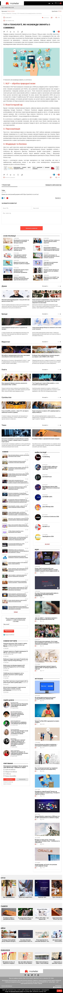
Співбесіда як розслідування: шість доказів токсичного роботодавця (13, 674)
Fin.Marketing (46, 456)
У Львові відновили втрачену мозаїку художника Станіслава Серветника (17, 462)
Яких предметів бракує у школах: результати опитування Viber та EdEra (18, 456)
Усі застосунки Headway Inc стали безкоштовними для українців (16, 544)
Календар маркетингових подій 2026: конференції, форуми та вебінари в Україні (18, 557)
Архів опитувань (7, 784)
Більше (16, 612)
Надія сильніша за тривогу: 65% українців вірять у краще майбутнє (18, 563)
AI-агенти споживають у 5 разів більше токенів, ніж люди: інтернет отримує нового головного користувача (18, 494)
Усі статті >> (45, 286)
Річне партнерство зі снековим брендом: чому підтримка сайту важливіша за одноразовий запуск (42, 940)
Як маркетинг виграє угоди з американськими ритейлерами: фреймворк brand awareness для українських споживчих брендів (21, 273)
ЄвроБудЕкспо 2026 (48, 536)
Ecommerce (46, 17)
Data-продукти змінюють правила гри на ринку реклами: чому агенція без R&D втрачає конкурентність (51, 249)
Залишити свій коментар (53, 185)
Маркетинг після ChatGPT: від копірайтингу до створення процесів (51, 278)
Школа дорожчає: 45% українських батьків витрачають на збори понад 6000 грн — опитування (18, 570)
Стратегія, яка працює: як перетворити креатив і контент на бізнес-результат (51, 256)
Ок (59, 990)
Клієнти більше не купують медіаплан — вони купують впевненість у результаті (46, 745)
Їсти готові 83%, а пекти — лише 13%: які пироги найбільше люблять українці (17, 506)
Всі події (47, 544)
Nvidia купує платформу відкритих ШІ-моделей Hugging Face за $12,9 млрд (14, 666)
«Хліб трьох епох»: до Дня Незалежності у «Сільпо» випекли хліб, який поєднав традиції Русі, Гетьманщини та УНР (18, 538)
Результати (22, 779)
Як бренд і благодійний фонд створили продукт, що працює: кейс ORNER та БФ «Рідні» (9, 940)
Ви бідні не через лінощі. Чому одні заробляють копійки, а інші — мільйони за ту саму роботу (47, 841)
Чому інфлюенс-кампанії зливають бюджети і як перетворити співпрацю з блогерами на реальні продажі (22, 257)
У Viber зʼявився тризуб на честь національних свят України (15, 531)
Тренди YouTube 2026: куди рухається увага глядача (47, 721)
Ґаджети (4, 906)
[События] (58, 3)
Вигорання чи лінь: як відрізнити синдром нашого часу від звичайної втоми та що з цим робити (9, 962)
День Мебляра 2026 (47, 506)
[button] (60, 286)
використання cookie (16, 991)
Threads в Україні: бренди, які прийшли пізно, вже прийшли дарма (51, 271)
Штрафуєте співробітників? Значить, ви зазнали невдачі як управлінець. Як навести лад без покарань (47, 793)
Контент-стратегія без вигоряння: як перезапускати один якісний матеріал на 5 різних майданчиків (21, 279)
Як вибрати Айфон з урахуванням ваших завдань (8, 918)
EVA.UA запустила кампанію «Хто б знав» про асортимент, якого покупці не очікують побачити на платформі (47, 643)
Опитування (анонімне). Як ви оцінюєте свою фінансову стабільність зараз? (15, 766)
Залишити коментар (31, 228)
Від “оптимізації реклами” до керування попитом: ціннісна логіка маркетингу (46, 768)
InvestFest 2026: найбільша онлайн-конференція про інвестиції (49, 468)
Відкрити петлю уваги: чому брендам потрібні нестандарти (22, 263)
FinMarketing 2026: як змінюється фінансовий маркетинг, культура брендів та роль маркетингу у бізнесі (18, 551)
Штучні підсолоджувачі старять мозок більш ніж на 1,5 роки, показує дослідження (14, 689)
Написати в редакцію (10, 177)
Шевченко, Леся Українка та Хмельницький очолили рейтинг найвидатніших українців (18, 519)
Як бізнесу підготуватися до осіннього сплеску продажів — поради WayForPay (17, 582)
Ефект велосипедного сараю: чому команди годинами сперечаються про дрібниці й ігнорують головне (42, 962)
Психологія (5, 950)
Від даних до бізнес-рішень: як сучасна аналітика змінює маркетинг (51, 241)
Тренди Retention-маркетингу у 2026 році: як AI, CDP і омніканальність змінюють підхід (47, 817)
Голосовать (9, 779)
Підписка (60, 3)
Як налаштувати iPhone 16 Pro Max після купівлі (25, 918)
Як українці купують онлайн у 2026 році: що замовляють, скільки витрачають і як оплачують (18, 468)
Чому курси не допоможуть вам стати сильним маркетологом (51, 264)
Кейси (3, 928)
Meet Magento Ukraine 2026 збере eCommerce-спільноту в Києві (51, 488)
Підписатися (9, 631)
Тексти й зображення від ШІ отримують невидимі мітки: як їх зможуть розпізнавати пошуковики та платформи (18, 608)
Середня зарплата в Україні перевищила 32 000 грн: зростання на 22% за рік (15, 652)
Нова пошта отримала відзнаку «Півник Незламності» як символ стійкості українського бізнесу (17, 488)
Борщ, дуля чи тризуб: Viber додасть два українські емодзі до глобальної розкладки (18, 525)
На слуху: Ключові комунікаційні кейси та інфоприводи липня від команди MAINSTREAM (46, 594)
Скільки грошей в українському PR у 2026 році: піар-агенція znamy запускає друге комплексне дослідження (17, 588)
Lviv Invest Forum (47, 476)
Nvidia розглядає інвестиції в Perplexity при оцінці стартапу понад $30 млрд (15, 659)
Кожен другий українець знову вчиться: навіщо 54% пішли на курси (17, 601)
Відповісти (58, 198)
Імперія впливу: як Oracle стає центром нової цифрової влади (46, 865)
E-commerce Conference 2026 (50, 516)
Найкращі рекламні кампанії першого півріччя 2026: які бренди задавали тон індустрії (46, 668)
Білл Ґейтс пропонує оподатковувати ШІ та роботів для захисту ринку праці (15, 681)
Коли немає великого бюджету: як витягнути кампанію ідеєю (19, 249)
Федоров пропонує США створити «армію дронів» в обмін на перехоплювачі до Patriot (15, 645)
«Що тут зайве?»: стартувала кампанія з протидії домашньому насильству (17, 576)
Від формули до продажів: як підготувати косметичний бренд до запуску (21, 241)
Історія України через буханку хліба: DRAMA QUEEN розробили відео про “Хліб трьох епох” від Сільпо (18, 475)
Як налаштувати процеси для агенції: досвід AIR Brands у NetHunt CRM (45, 698)
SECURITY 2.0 (46, 526)
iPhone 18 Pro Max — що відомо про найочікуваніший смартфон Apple (42, 918)
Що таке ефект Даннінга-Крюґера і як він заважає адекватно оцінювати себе (25, 962)
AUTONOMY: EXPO (47, 496)
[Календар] (56, 3)
